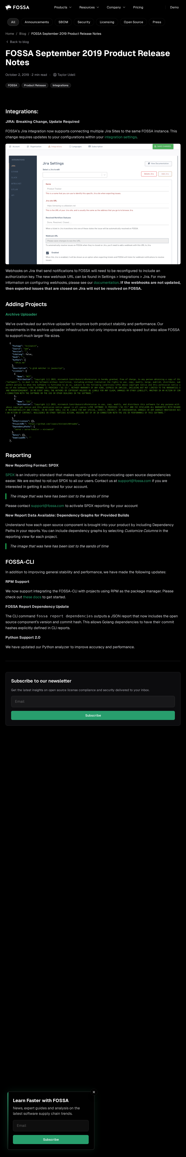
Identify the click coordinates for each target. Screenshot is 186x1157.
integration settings (121, 137)
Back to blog (19, 42)
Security (84, 22)
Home (9, 34)
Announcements (37, 22)
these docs (32, 597)
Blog (22, 34)
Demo (174, 7)
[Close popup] (94, 1092)
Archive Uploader (21, 314)
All (13, 22)
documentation (106, 282)
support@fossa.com (134, 480)
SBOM (63, 22)
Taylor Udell (66, 75)
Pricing (138, 7)
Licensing (107, 22)
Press (157, 22)
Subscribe (51, 1139)
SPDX (10, 474)
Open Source (133, 22)
